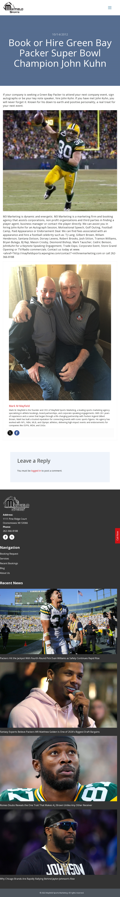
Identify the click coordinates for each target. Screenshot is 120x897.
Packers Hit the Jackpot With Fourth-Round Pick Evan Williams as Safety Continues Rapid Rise (50, 658)
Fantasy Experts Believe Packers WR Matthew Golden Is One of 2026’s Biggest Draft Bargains (50, 731)
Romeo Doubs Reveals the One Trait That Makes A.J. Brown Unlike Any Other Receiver (46, 805)
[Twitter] (10, 433)
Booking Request (9, 553)
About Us (5, 573)
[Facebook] (16, 433)
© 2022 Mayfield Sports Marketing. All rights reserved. (62, 893)
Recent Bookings (9, 563)
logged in (36, 470)
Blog (2, 568)
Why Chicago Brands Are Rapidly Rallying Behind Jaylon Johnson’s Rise (37, 878)
